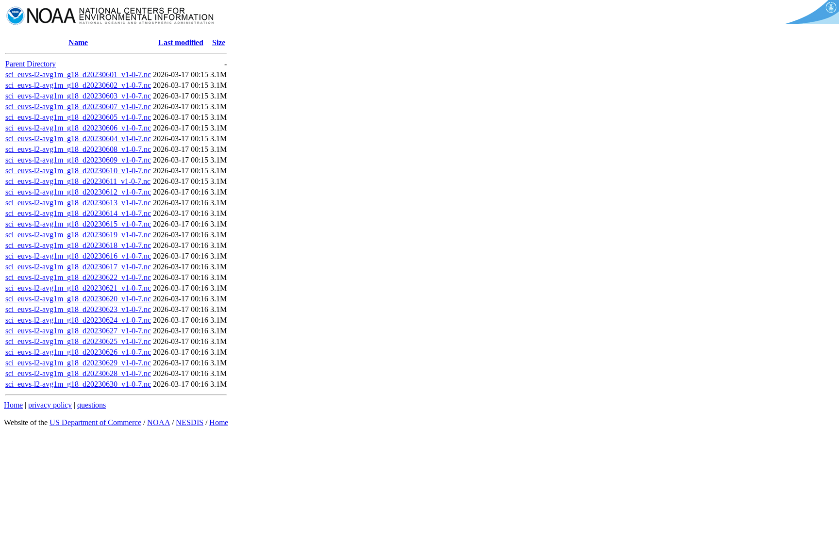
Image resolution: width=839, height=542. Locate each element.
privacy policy (50, 405)
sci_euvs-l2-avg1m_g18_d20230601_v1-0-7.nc (78, 74)
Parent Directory (30, 64)
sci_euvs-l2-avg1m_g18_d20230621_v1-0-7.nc (78, 288)
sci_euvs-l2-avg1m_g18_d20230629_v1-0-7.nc (78, 363)
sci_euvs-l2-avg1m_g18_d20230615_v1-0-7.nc (78, 224)
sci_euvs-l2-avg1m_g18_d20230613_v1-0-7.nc (78, 202)
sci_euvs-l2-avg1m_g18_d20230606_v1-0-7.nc (78, 128)
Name (78, 42)
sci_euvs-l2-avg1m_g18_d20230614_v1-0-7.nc (78, 213)
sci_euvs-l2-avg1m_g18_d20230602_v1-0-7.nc (78, 85)
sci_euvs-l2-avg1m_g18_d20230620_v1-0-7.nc (78, 299)
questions (91, 405)
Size (218, 42)
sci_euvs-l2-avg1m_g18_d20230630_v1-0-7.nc (78, 384)
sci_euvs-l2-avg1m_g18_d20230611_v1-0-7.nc (78, 181)
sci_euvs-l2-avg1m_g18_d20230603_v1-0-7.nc (78, 96)
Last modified (180, 42)
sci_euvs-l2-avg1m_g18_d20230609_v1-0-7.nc (78, 160)
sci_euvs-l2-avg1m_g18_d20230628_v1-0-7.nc (78, 373)
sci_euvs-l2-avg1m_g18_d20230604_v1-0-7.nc (78, 138)
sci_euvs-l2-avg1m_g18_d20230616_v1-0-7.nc (78, 256)
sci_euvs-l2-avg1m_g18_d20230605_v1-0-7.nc (78, 117)
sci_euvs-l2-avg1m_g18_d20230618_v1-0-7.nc (78, 245)
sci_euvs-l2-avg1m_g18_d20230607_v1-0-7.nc (78, 106)
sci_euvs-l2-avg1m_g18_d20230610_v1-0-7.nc (78, 170)
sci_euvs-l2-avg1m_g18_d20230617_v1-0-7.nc (78, 267)
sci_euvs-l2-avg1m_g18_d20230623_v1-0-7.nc (78, 309)
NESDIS (189, 422)
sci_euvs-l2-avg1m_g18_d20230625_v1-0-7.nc (78, 341)
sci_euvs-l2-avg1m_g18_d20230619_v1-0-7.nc (78, 234)
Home (13, 405)
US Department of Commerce (95, 422)
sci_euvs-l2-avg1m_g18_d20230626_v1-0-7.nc (78, 352)
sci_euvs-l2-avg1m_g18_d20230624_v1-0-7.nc (78, 320)
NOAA (158, 422)
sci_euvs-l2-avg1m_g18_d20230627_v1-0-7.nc (78, 331)
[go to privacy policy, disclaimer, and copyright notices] (809, 21)
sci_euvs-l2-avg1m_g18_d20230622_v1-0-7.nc (78, 277)
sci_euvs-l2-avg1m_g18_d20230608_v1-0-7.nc (78, 149)
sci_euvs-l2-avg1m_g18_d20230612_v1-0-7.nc (78, 192)
